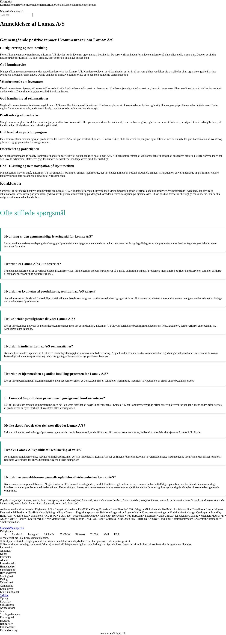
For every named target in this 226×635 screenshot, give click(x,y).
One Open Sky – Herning (132, 518)
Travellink (197, 509)
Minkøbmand (152, 509)
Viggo (138, 509)
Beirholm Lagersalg (111, 512)
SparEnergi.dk (36, 518)
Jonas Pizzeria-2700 (122, 509)
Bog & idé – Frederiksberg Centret (78, 515)
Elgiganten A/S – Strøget (49, 509)
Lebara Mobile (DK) (79, 518)
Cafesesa (111, 518)
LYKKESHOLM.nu (186, 515)
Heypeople (118, 515)
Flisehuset (150, 515)
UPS (12, 518)
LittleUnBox (166, 515)
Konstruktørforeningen (154, 512)
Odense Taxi (21, 515)
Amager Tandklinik (160, 518)
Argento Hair (131, 512)
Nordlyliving (47, 512)
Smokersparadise (9, 521)
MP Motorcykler (56, 518)
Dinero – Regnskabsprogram (82, 512)
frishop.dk (183, 509)
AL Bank (98, 518)
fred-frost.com (134, 515)
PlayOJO (83, 509)
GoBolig (105, 515)
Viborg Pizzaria (99, 509)
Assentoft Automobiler (208, 518)
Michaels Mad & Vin (212, 515)
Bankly (22, 518)
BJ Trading (19, 512)
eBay (60, 512)
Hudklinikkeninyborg (182, 512)
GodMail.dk (169, 509)
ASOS (3, 518)
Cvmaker (70, 509)
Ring (208, 509)
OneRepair (202, 512)
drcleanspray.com (183, 518)
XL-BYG (50, 515)
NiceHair (33, 512)
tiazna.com (37, 515)
